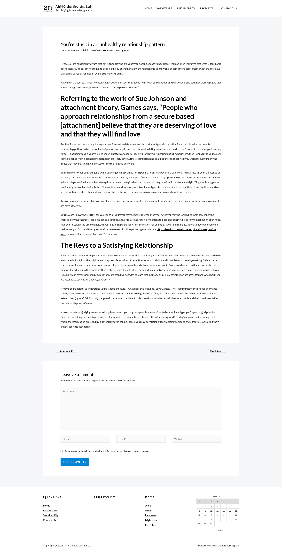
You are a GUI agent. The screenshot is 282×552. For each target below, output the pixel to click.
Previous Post (66, 351)
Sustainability (186, 8)
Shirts (148, 510)
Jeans (148, 505)
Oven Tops (151, 524)
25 (218, 519)
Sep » (220, 530)
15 (199, 515)
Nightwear (151, 520)
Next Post (218, 351)
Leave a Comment (70, 50)
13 (230, 511)
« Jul (215, 530)
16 (205, 515)
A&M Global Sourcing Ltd (73, 6)
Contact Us (229, 8)
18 (218, 515)
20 (230, 515)
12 (224, 511)
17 (211, 515)
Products (206, 8)
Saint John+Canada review (97, 50)
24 (211, 519)
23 (205, 519)
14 (236, 511)
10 (211, 511)
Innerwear (150, 515)
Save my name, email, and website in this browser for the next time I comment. (108, 451)
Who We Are (164, 8)
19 (224, 515)
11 (218, 511)
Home (148, 8)
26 (224, 519)
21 (236, 515)
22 (199, 519)
